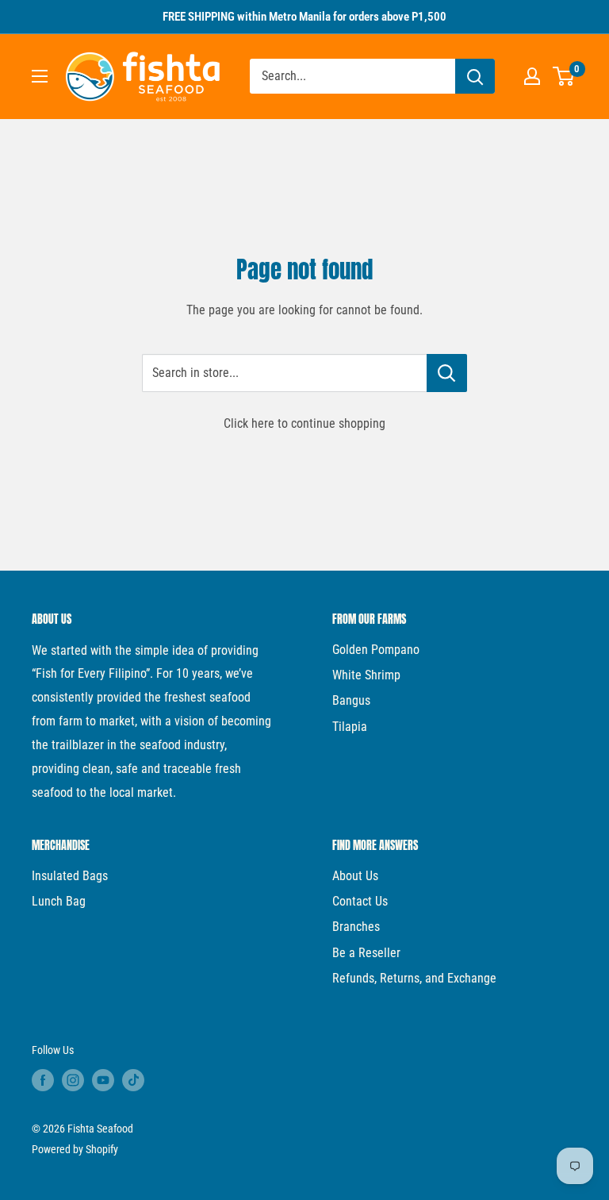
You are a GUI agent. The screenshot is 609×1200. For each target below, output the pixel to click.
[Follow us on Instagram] (73, 1080)
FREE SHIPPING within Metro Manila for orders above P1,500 (304, 17)
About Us (355, 875)
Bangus (351, 700)
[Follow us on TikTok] (133, 1080)
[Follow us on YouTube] (103, 1080)
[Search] (475, 76)
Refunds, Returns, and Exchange (414, 978)
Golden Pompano (375, 649)
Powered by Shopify (75, 1149)
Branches (356, 926)
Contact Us (360, 901)
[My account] (532, 76)
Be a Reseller (366, 952)
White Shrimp (366, 675)
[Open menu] (40, 76)
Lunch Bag (59, 901)
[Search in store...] (447, 373)
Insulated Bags (70, 875)
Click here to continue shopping (304, 423)
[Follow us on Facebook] (43, 1080)
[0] (564, 76)
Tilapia (349, 726)
